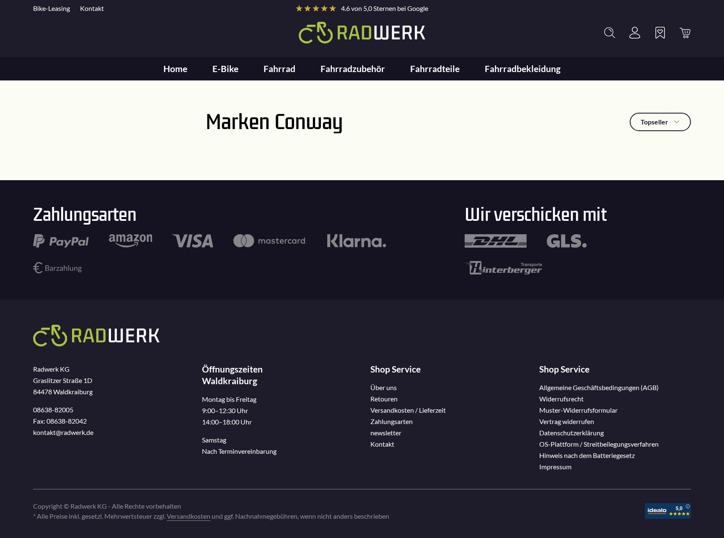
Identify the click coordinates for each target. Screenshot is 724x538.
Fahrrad (279, 68)
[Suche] (609, 33)
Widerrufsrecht (561, 399)
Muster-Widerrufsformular (578, 410)
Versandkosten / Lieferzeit (408, 410)
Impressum (555, 467)
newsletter (385, 433)
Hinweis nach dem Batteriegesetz (587, 455)
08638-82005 (53, 410)
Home (175, 68)
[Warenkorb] (685, 33)
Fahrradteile (435, 68)
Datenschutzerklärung (571, 433)
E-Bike (225, 68)
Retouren (384, 399)
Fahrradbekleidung (523, 68)
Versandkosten (188, 516)
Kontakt (92, 8)
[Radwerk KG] (362, 33)
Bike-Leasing (51, 8)
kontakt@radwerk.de (63, 432)
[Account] (635, 33)
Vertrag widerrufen (566, 421)
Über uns (383, 387)
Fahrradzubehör (353, 68)
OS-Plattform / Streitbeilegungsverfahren (599, 444)
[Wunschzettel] (660, 33)
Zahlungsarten (391, 421)
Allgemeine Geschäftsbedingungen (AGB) (599, 387)
